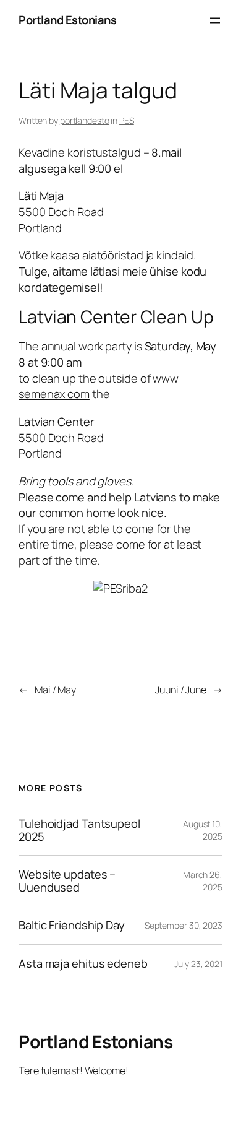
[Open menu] (215, 20)
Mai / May (55, 690)
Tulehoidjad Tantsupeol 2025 (79, 830)
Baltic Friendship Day (72, 925)
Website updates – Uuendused (67, 880)
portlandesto (84, 120)
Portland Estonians (67, 19)
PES (126, 120)
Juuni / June (180, 690)
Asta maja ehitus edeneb (83, 963)
